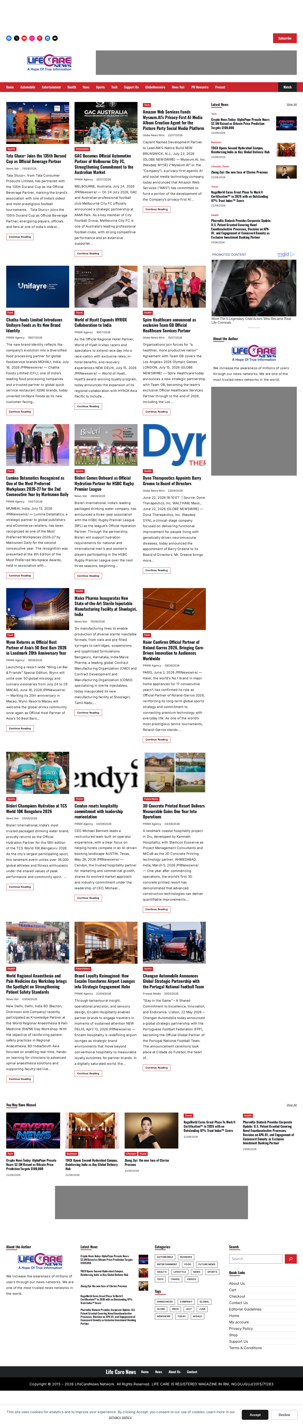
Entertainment (167, 1264)
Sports (11, 149)
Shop (233, 1335)
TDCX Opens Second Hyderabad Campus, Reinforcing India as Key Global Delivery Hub (240, 149)
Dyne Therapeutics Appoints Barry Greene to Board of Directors (172, 481)
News (196, 1271)
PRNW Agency (84, 179)
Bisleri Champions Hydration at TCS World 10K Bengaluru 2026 (36, 808)
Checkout (237, 1296)
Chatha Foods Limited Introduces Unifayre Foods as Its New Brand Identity (34, 325)
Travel (79, 312)
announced (165, 1301)
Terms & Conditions (245, 1348)
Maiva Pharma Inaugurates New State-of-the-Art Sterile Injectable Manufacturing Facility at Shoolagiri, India (106, 606)
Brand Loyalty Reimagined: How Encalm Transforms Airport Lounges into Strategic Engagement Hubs (105, 981)
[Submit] (291, 1259)
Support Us (238, 1341)
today (181, 1316)
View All (292, 104)
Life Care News (121, 1372)
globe (161, 1309)
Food (10, 312)
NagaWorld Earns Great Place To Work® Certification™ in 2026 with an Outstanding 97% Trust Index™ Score (239, 196)
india (175, 1309)
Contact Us (238, 1302)
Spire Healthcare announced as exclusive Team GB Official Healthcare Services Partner (169, 325)
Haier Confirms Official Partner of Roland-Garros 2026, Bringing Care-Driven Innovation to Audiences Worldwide (173, 650)
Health (148, 312)
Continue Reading (20, 236)
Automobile (82, 149)
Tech (147, 105)
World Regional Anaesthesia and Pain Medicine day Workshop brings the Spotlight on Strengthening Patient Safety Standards (36, 983)
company (186, 1301)
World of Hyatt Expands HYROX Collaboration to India (101, 322)
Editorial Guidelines (245, 1309)
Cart (232, 1290)
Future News (151, 799)
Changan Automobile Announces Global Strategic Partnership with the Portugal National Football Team (173, 981)
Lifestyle (216, 166)
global (204, 1301)
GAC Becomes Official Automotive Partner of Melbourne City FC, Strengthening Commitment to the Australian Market (104, 163)
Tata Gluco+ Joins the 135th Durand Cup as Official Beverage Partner (36, 158)
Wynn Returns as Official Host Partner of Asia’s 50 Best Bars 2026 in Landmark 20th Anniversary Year (36, 647)
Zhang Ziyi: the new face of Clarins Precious (239, 171)
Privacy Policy (241, 1328)
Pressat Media (152, 993)
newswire (163, 1316)
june (202, 1309)
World (197, 1316)
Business (216, 142)
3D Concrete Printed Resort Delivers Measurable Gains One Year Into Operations (174, 811)
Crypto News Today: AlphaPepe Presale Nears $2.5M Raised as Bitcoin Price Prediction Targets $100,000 (240, 123)
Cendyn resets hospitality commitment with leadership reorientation (99, 811)
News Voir (12, 168)
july (189, 1309)
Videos (191, 1279)
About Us (237, 1283)
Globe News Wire (154, 135)
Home (234, 1315)
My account (239, 1322)
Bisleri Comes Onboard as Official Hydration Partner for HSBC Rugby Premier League (104, 483)
